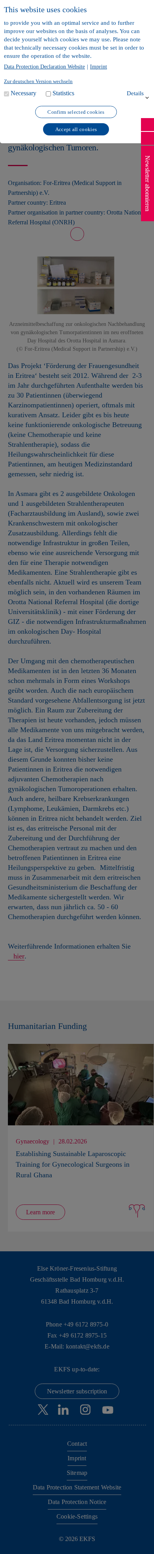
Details (135, 93)
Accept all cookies (76, 129)
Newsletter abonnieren (147, 183)
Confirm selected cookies (75, 112)
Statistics (63, 93)
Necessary (23, 93)
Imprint (98, 67)
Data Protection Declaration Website (44, 67)
